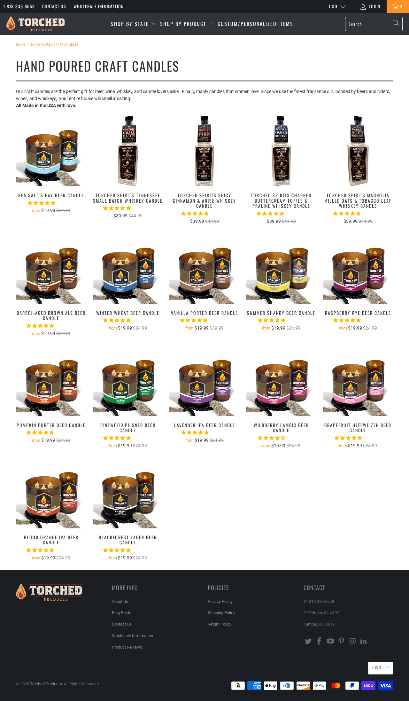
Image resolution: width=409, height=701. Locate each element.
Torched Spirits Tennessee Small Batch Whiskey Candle (128, 151)
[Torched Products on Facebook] (319, 641)
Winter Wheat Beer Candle (128, 269)
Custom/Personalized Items (255, 23)
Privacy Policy (220, 601)
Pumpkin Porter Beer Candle (51, 381)
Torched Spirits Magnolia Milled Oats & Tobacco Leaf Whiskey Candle (358, 151)
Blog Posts (121, 612)
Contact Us (54, 6)
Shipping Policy (221, 612)
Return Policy (219, 624)
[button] (41, 203)
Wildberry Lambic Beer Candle (281, 381)
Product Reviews (127, 647)
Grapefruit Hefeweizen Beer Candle (358, 381)
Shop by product (184, 23)
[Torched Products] (36, 24)
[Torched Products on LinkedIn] (363, 641)
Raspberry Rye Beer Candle (358, 269)
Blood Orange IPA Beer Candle (51, 493)
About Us (120, 601)
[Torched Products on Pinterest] (341, 641)
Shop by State (131, 23)
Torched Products (46, 684)
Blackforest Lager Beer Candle (128, 493)
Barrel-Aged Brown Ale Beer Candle (51, 269)
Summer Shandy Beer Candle (281, 269)
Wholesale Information (98, 6)
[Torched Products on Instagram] (353, 641)
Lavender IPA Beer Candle (204, 381)
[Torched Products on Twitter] (308, 641)
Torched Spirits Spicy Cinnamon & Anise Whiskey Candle (204, 151)
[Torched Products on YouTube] (330, 641)
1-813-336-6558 (19, 6)
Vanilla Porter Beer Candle (204, 269)
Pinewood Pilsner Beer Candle (128, 381)
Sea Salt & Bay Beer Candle (51, 151)
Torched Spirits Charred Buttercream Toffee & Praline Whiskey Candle (281, 151)
